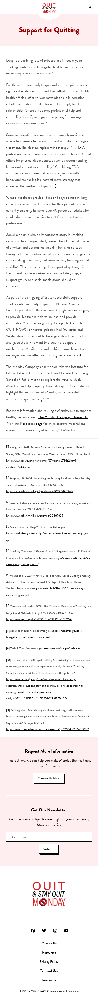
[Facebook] (32, 930)
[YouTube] (66, 930)
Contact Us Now (48, 778)
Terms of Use (49, 970)
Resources (49, 952)
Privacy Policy (49, 961)
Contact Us (49, 943)
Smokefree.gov (77, 310)
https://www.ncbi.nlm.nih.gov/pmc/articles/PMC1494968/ (39, 491)
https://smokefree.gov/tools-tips (62, 648)
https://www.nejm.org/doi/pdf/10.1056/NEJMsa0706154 (39, 619)
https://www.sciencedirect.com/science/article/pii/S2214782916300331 (47, 729)
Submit (48, 849)
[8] (8, 630)
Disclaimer (49, 979)
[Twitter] (43, 930)
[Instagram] (54, 930)
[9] (8, 648)
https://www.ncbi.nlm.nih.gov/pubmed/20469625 (34, 515)
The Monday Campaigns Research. (63, 417)
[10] (8, 660)
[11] (8, 710)
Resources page (31, 423)
